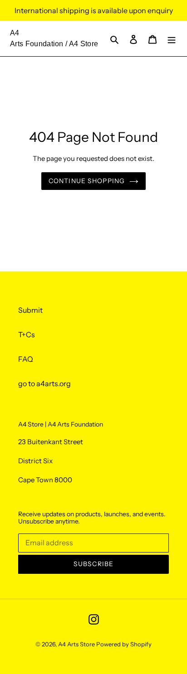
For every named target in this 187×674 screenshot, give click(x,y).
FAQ (25, 359)
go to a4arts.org (44, 383)
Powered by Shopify (124, 644)
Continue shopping (87, 181)
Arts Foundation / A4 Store (54, 44)
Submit (30, 310)
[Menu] (171, 38)
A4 (15, 33)
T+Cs (26, 334)
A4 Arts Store (76, 644)
